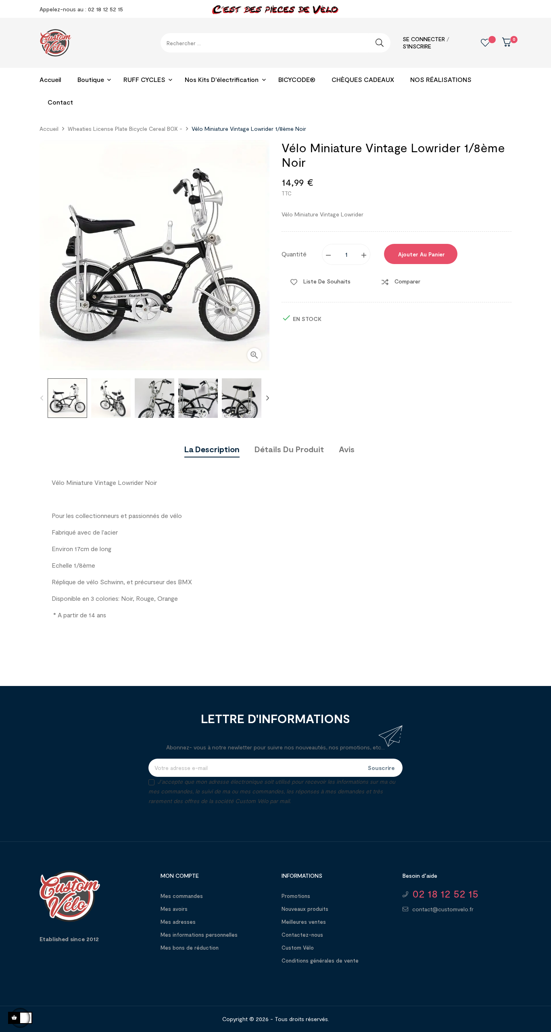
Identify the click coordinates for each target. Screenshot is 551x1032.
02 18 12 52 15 (445, 893)
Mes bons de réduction (190, 947)
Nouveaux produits (305, 909)
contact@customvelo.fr (443, 909)
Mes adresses (178, 922)
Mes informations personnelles (199, 934)
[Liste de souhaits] (479, 43)
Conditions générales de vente (320, 960)
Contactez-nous (302, 934)
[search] (379, 42)
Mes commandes (182, 896)
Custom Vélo (298, 947)
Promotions (296, 896)
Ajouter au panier (421, 254)
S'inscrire (417, 46)
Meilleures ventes (304, 922)
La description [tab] (212, 449)
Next (267, 398)
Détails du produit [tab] (289, 449)
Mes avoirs (174, 909)
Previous (42, 398)
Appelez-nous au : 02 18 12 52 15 (81, 9)
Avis (347, 449)
